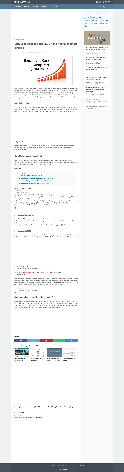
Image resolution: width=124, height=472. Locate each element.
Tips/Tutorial (53, 6)
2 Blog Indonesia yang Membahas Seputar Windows (20, 360)
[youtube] (106, 2)
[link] (109, 2)
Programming (94, 23)
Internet (100, 17)
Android (43, 6)
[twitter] (100, 2)
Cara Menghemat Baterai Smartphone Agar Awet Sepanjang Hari (96, 102)
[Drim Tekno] (23, 2)
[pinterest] (46, 340)
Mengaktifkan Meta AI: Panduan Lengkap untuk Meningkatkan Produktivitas (95, 89)
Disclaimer (54, 466)
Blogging (27, 6)
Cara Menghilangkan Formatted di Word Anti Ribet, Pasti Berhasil (38, 181)
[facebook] (97, 2)
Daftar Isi (81, 466)
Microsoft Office (96, 20)
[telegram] (71, 340)
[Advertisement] (46, 24)
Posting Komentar (42, 52)
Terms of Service (62, 466)
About (70, 466)
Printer (87, 23)
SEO (107, 23)
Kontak (75, 466)
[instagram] (103, 2)
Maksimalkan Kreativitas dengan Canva (31, 175)
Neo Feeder (106, 20)
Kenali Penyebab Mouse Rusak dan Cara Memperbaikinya (36, 183)
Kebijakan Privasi (44, 466)
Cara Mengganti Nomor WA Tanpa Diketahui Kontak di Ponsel (37, 178)
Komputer (35, 6)
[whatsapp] (59, 340)
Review (102, 23)
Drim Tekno (17, 6)
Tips (86, 26)
